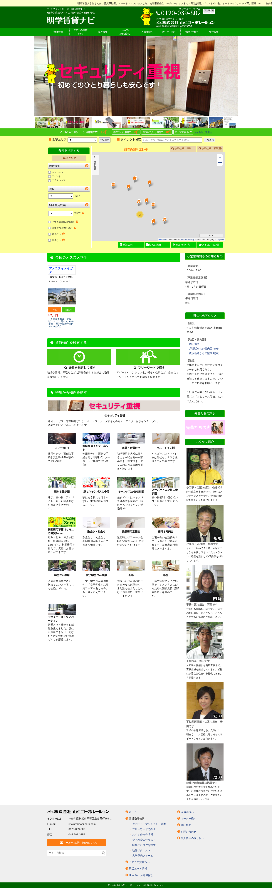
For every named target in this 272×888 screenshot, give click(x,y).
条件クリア (69, 158)
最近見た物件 (126, 132)
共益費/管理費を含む (62, 228)
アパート (56, 176)
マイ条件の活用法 (203, 132)
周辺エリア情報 (138, 868)
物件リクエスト (141, 850)
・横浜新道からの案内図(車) (203, 353)
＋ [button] (220, 157)
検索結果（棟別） (184, 148)
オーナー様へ (169, 32)
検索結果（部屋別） (212, 148)
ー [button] (220, 162)
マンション (57, 172)
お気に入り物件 (157, 132)
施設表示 (127, 244)
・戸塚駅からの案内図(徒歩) (203, 348)
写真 (55, 310)
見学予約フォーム (142, 855)
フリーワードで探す (144, 829)
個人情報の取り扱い (192, 838)
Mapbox (220, 239)
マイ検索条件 (183, 132)
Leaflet (164, 239)
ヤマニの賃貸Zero (81, 31)
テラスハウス (58, 180)
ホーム (133, 812)
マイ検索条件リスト (144, 839)
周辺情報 (103, 32)
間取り (69, 310)
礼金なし (56, 240)
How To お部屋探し (141, 875)
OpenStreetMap (187, 239)
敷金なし (56, 234)
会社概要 (214, 32)
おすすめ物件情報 (142, 834)
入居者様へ (147, 32)
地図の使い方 (183, 244)
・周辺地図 (193, 344)
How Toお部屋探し (125, 31)
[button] (149, 182)
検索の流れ (155, 244)
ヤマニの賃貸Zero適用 (63, 222)
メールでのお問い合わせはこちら (80, 842)
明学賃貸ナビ (71, 20)
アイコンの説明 (210, 244)
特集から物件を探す (144, 845)
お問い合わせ (188, 831)
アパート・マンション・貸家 (149, 823)
